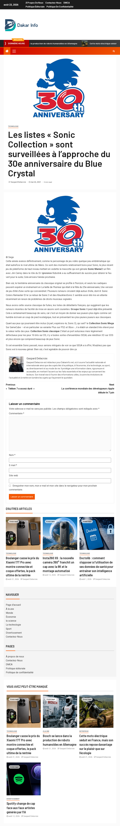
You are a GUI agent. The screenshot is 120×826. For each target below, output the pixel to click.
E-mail (13, 465)
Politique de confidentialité (60, 7)
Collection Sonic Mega (101, 323)
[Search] (114, 51)
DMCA (67, 3)
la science (11, 620)
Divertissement (14, 632)
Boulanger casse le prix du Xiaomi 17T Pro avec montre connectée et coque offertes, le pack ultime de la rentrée (22, 566)
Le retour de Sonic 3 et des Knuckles (48, 295)
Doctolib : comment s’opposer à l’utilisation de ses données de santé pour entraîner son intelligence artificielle (96, 566)
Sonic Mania (94, 269)
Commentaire (16, 413)
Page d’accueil (13, 604)
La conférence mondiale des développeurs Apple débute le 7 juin (87, 388)
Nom (12, 455)
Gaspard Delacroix (18, 182)
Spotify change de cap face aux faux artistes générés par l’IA (21, 807)
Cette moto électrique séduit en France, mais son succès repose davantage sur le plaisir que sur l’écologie (96, 744)
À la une (10, 609)
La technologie (13, 624)
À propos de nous (34, 3)
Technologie (13, 126)
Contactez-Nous (53, 3)
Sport (8, 628)
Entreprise (84, 731)
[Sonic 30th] (60, 224)
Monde (9, 613)
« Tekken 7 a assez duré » (20, 386)
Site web (13, 475)
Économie (11, 616)
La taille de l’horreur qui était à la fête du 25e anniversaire (70, 287)
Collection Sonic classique (45, 331)
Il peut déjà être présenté (99, 309)
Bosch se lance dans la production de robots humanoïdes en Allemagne (59, 740)
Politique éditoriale (35, 7)
